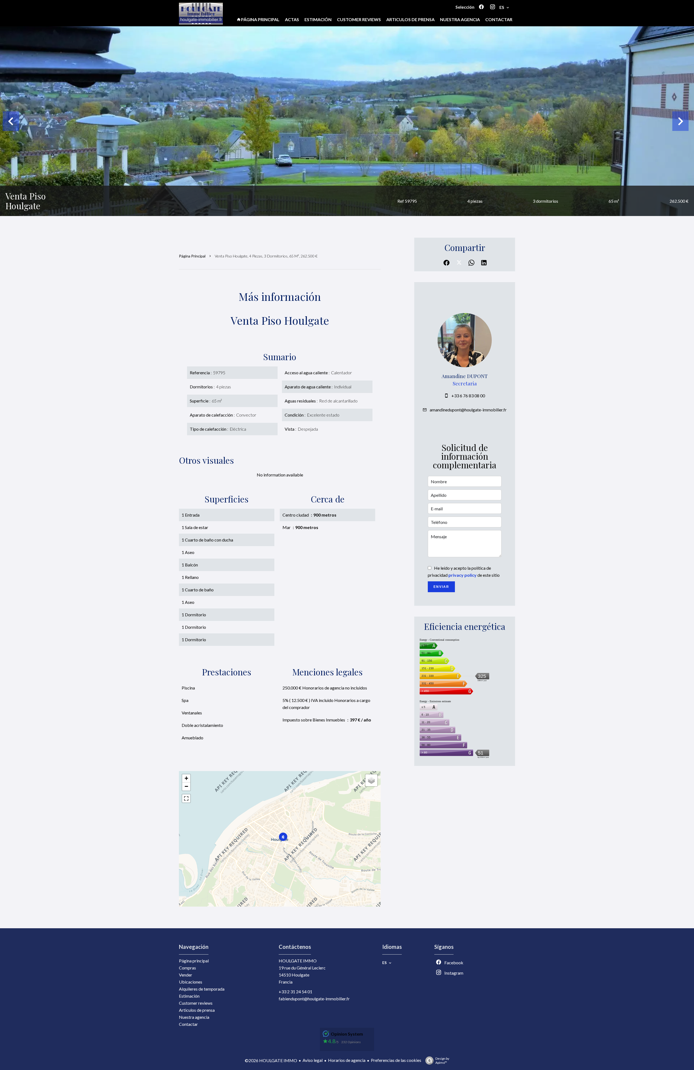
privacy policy (462, 575)
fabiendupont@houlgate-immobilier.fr (314, 998)
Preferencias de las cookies (396, 1060)
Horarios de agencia (346, 1060)
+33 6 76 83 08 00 (468, 395)
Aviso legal (313, 1060)
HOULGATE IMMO (298, 960)
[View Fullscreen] (186, 798)
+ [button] (186, 778)
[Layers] (371, 780)
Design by (442, 1060)
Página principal (192, 256)
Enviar (441, 587)
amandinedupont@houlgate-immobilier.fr (468, 409)
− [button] (186, 786)
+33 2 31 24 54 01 (295, 991)
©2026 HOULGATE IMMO (271, 1060)
